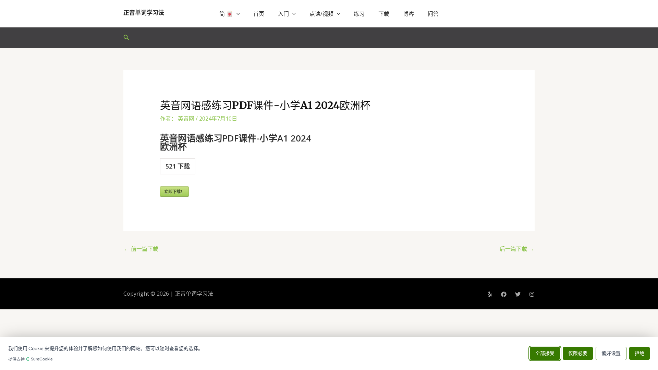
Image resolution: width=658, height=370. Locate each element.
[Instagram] (532, 294)
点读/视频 (321, 13)
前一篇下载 (141, 248)
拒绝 (639, 353)
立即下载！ (174, 191)
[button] (236, 13)
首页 (258, 13)
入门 (283, 13)
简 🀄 (226, 13)
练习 (359, 13)
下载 (383, 13)
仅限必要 (577, 353)
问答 (433, 13)
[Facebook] (504, 294)
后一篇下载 (517, 248)
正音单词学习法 (143, 12)
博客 (408, 13)
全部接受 (545, 353)
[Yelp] (489, 294)
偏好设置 (611, 353)
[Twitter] (518, 294)
